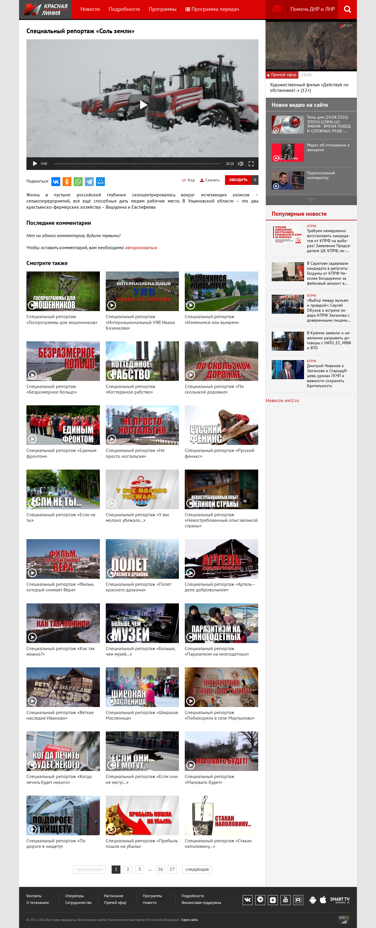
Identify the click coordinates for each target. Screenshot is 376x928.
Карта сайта (190, 920)
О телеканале (37, 903)
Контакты (34, 896)
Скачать (212, 180)
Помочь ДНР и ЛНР (313, 9)
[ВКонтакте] (55, 181)
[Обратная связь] (277, 9)
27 (172, 869)
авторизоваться (141, 247)
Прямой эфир (115, 903)
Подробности (124, 9)
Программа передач (215, 9)
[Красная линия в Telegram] (260, 900)
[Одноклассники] (67, 181)
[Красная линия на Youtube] (286, 900)
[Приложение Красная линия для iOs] (323, 900)
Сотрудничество (78, 903)
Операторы (74, 896)
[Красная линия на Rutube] (298, 900)
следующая (197, 869)
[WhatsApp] (78, 181)
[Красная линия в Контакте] (248, 900)
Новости (90, 9)
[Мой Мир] (100, 181)
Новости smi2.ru (282, 400)
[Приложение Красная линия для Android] (313, 900)
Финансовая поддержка (201, 903)
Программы (163, 9)
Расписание (113, 896)
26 (160, 869)
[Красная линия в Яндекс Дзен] (273, 900)
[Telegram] (89, 181)
